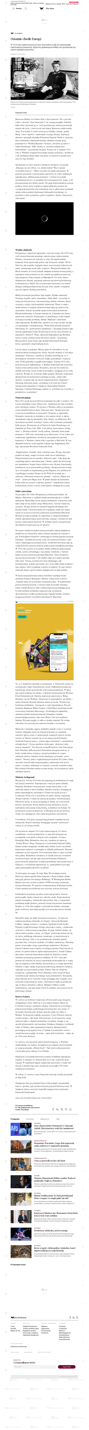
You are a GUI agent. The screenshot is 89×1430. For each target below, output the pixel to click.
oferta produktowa (44, 1352)
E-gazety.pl (63, 1328)
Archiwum (44, 1333)
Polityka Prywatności (30, 1326)
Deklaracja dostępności (31, 1335)
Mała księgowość (65, 1333)
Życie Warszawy (64, 1339)
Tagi (57, 1119)
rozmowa (37, 1175)
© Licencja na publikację (24, 1105)
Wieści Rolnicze (64, 1337)
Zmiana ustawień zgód (31, 1328)
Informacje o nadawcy (30, 1333)
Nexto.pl (62, 1331)
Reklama (44, 1326)
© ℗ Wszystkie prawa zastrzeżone (27, 1107)
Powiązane (15, 1119)
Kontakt (13, 1328)
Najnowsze (44, 1119)
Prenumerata (46, 1331)
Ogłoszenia (45, 1328)
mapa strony (15, 1352)
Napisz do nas (15, 1331)
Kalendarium (28, 1352)
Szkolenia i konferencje (19, 1346)
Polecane (30, 1119)
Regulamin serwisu (29, 1331)
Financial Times (21, 113)
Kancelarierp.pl (64, 1335)
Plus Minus (50, 8)
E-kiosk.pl (62, 1326)
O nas (13, 1326)
